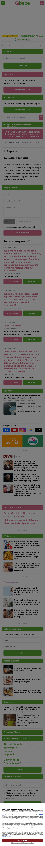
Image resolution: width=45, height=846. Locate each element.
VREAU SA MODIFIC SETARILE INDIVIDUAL (22, 843)
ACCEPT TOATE (22, 840)
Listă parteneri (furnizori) (6, 836)
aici (16, 822)
